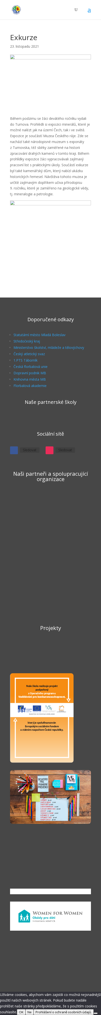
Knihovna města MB (29, 379)
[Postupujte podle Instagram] (49, 450)
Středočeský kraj (26, 341)
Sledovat (30, 450)
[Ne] (96, 1013)
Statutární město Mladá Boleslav (39, 334)
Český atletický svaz (29, 354)
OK (21, 1012)
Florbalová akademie (30, 385)
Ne (29, 1012)
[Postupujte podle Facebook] (14, 450)
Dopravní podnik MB (29, 373)
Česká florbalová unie (30, 366)
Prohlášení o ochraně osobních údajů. (64, 1012)
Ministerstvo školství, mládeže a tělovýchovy (48, 347)
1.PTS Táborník (25, 360)
